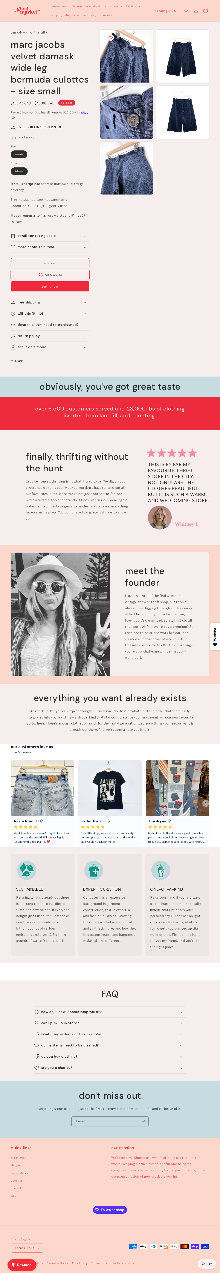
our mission (19, 1158)
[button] (125, 6)
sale (13, 1196)
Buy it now (50, 286)
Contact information (124, 1263)
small (21, 155)
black (21, 172)
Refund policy (79, 1263)
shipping (16, 1165)
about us (17, 1181)
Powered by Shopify (57, 1263)
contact (16, 1188)
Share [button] (19, 361)
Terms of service (100, 1263)
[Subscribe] (143, 1121)
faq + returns (19, 1173)
